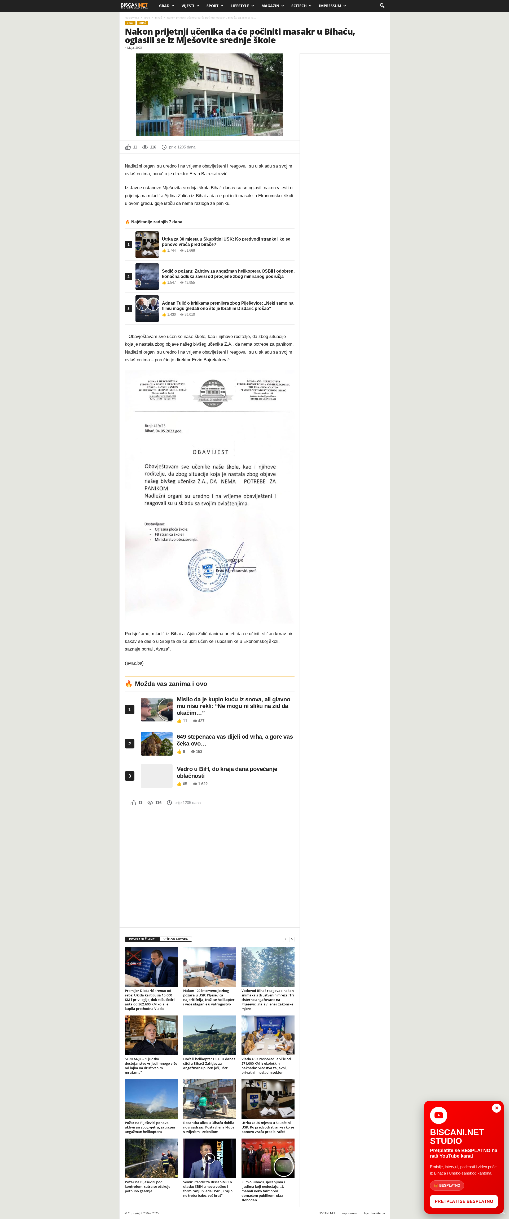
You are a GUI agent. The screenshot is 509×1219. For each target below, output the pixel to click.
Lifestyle (240, 5)
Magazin (270, 5)
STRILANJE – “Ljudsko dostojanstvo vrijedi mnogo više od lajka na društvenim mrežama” (151, 1066)
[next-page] (292, 939)
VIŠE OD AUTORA (176, 939)
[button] (382, 6)
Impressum (330, 5)
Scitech (299, 5)
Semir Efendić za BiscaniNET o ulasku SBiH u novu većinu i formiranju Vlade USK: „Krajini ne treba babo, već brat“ (208, 1189)
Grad (164, 5)
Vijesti (188, 5)
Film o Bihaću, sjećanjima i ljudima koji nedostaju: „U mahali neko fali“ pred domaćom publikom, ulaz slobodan (263, 1191)
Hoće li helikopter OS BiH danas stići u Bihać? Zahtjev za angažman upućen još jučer (209, 1063)
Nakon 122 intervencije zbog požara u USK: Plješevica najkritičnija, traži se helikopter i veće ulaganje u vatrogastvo (209, 997)
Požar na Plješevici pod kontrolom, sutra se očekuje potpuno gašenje (147, 1186)
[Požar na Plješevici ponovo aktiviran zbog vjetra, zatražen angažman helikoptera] (151, 1099)
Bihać (158, 17)
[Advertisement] (210, 868)
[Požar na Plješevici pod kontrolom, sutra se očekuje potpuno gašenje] (151, 1158)
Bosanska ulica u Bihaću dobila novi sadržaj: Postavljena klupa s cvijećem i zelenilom (209, 1127)
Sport (212, 5)
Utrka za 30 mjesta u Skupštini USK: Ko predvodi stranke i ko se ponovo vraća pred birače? (268, 1127)
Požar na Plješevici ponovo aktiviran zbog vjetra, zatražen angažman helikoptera (150, 1127)
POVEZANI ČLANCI (142, 939)
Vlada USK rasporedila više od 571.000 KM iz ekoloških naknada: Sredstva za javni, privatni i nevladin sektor (266, 1066)
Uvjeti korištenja (374, 1213)
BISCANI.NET (326, 1213)
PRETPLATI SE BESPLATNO (464, 1201)
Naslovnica (132, 17)
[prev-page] (285, 939)
